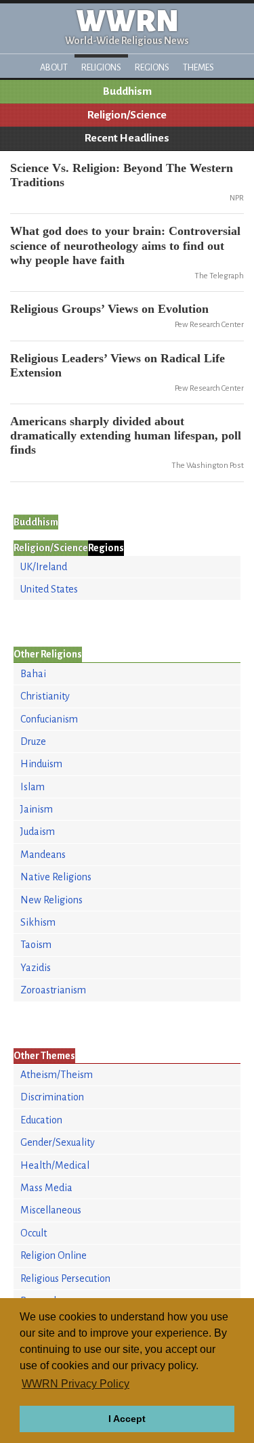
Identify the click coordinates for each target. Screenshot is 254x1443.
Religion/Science (127, 115)
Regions (152, 67)
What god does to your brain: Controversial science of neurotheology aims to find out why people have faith (125, 245)
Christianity (45, 696)
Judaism (37, 831)
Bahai (33, 673)
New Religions (51, 900)
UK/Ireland (43, 566)
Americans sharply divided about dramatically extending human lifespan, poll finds (125, 435)
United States (49, 589)
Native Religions (55, 876)
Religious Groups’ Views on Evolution (109, 309)
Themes (198, 67)
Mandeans (43, 854)
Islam (32, 786)
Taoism (35, 944)
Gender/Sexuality (57, 1142)
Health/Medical (54, 1165)
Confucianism (49, 719)
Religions (101, 67)
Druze (33, 741)
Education (41, 1120)
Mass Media (46, 1187)
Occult (33, 1233)
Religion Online (53, 1255)
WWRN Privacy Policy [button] (75, 1384)
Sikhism (38, 922)
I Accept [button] (127, 1418)
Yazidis (35, 967)
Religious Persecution (65, 1278)
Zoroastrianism (53, 990)
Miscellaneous (50, 1210)
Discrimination (52, 1097)
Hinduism (41, 763)
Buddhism (127, 91)
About (54, 67)
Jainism (36, 809)
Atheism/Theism (56, 1074)
